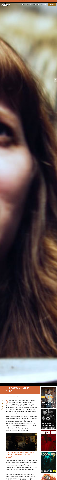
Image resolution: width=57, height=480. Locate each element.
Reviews (23, 4)
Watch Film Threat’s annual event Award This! (28, 0)
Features (34, 4)
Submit (44, 4)
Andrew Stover (11, 396)
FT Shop (51, 4)
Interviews (28, 4)
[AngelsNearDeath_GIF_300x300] (48, 431)
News (38, 4)
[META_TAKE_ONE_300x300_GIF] (48, 409)
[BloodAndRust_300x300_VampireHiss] (48, 453)
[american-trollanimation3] (48, 474)
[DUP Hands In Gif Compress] (48, 387)
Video (41, 4)
